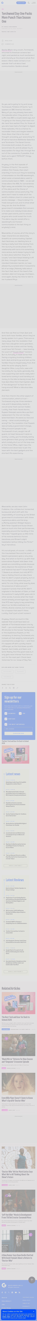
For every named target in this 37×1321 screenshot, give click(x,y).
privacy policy (6, 1316)
